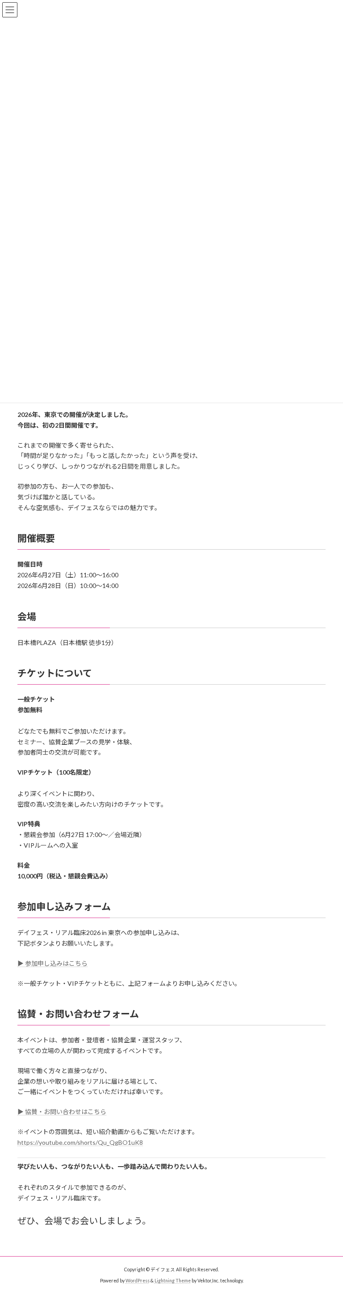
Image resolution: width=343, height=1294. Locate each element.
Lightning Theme (173, 1280)
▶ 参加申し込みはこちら (52, 963)
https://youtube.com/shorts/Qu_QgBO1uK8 (80, 1142)
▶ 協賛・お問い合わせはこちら (61, 1111)
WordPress (137, 1280)
